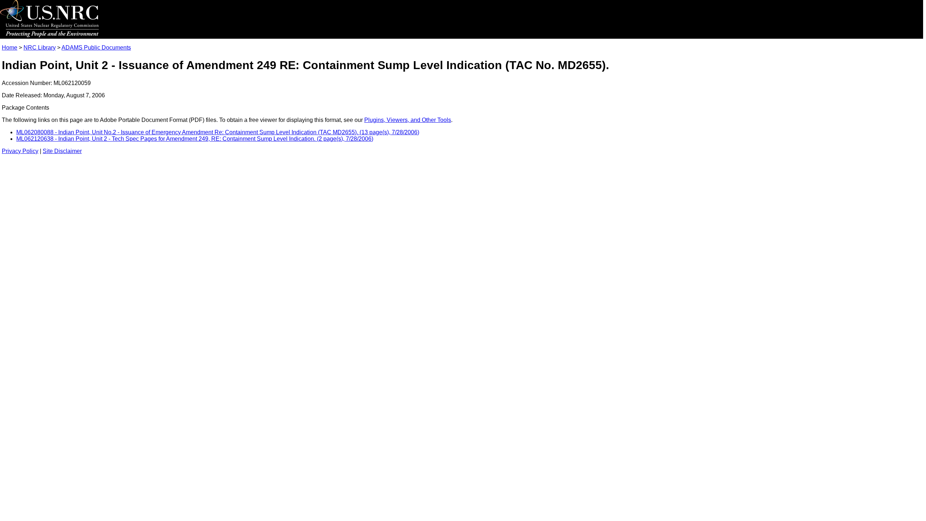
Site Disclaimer (62, 151)
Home (9, 48)
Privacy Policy (20, 151)
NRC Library (40, 48)
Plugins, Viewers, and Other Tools (407, 120)
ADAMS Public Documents (96, 48)
